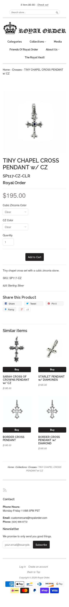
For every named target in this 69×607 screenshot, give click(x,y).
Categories (14, 41)
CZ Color (8, 220)
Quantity (8, 235)
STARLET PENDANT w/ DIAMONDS (51, 378)
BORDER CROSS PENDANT (13, 438)
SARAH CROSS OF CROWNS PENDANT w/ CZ (16, 380)
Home (6, 69)
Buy (17, 369)
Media (58, 41)
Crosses (17, 69)
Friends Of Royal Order (24, 49)
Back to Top (33, 572)
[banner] (34, 28)
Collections (37, 41)
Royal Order (14, 182)
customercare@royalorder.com (29, 517)
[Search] (57, 12)
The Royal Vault (35, 57)
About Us (52, 49)
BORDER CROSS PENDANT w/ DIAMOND (49, 440)
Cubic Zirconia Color (14, 205)
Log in (22, 566)
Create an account (38, 566)
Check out (43, 4)
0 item (28, 4)
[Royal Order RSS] (5, 490)
